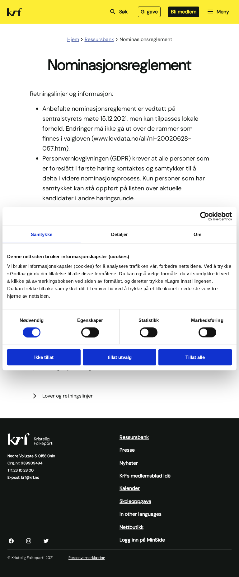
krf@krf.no (30, 477)
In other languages (141, 514)
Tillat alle (195, 357)
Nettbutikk (131, 527)
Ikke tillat (44, 357)
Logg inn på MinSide (142, 540)
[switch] (90, 332)
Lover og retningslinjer (67, 396)
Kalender (130, 488)
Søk (123, 11)
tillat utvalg (120, 357)
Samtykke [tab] (41, 234)
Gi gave (149, 11)
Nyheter (129, 463)
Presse (127, 450)
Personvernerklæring (86, 557)
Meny (223, 11)
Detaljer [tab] (119, 234)
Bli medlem (183, 11)
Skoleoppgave (135, 501)
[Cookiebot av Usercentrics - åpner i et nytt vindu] (204, 216)
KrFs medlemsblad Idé (145, 475)
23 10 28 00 (23, 470)
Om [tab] (197, 234)
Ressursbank (134, 437)
